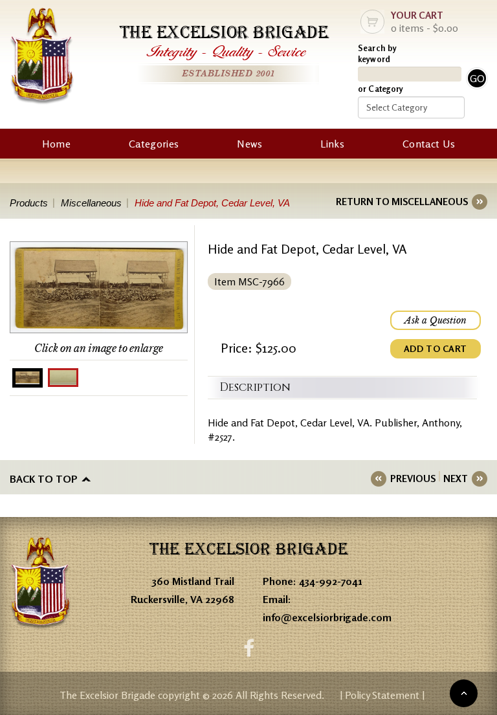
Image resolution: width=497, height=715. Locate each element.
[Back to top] (464, 693)
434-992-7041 (330, 581)
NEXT (455, 478)
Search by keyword (377, 53)
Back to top (44, 478)
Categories (154, 143)
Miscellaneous (91, 202)
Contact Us (429, 143)
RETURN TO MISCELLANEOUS (402, 201)
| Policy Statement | (382, 694)
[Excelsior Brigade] (42, 58)
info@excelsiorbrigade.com (327, 617)
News (249, 143)
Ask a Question (435, 320)
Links (332, 143)
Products (29, 202)
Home (56, 143)
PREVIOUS (413, 478)
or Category (380, 88)
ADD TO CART (435, 348)
